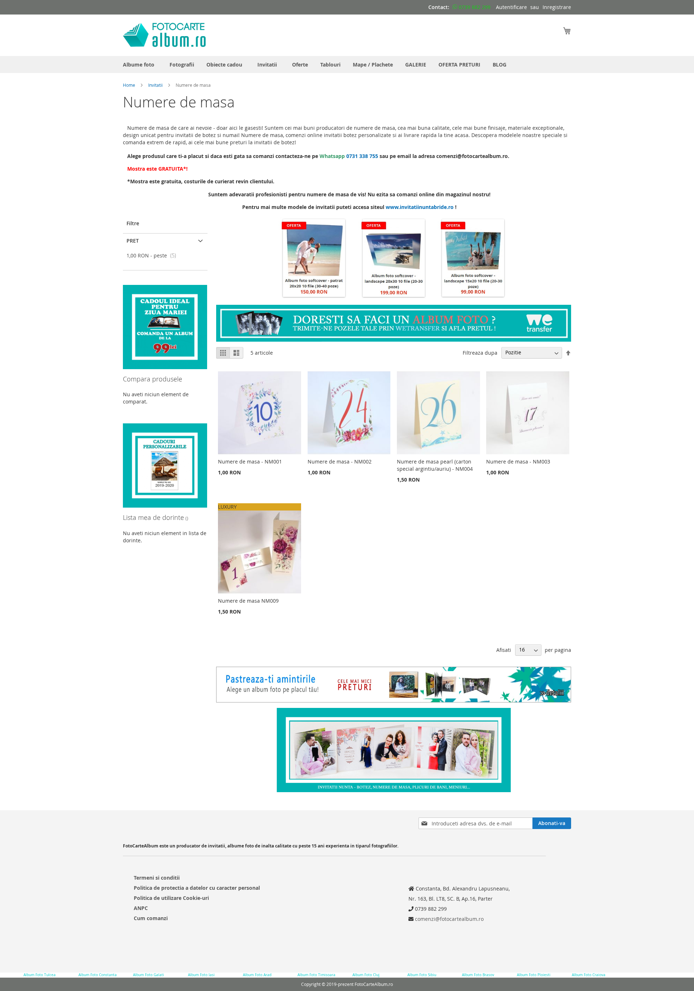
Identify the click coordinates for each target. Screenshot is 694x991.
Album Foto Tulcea (39, 975)
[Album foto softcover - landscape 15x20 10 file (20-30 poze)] (473, 297)
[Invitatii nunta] (393, 750)
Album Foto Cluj (366, 975)
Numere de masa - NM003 (518, 461)
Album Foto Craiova (588, 975)
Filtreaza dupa (480, 352)
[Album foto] (393, 339)
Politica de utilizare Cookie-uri (171, 897)
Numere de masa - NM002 (340, 461)
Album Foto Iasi (201, 975)
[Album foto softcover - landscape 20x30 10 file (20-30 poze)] (393, 297)
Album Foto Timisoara (316, 975)
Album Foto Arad (257, 975)
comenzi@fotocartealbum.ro (449, 918)
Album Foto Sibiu (421, 975)
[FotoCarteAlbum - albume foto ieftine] (164, 35)
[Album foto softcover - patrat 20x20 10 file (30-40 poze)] (314, 297)
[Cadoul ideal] (165, 367)
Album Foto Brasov (478, 975)
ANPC (141, 908)
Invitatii (155, 85)
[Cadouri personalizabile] (165, 505)
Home (129, 85)
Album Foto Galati (148, 975)
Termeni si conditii (157, 877)
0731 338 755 (362, 156)
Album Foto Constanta (97, 975)
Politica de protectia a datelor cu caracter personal (197, 887)
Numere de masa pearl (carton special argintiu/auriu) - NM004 (435, 465)
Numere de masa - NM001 (250, 461)
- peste (153, 255)
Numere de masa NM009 (248, 600)
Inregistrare (557, 7)
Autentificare (511, 7)
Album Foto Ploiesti (534, 975)
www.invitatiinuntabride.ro (420, 207)
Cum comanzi (151, 918)
